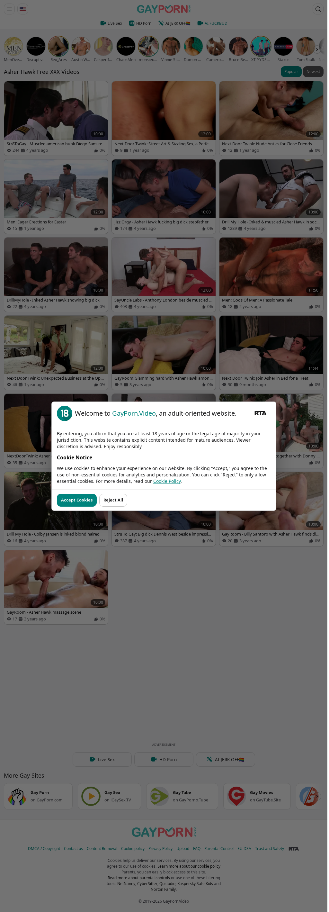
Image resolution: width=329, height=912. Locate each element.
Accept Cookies (77, 500)
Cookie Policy (167, 481)
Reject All (113, 500)
